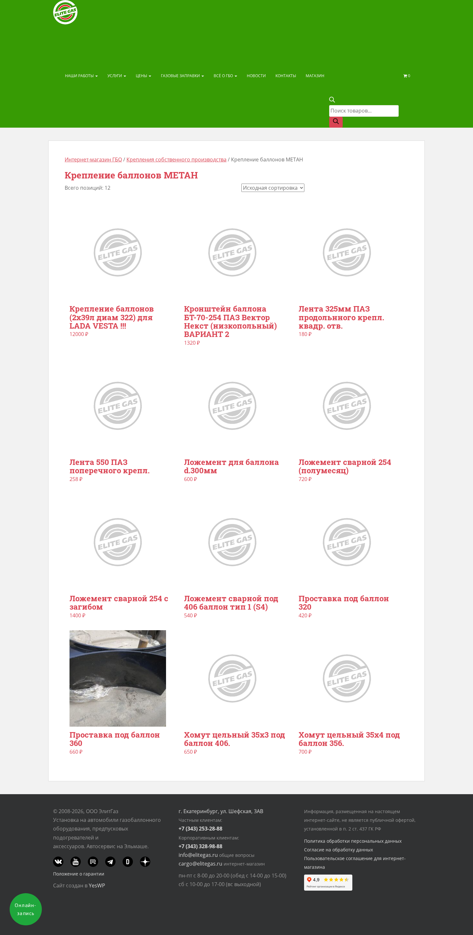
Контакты (285, 75)
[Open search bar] (332, 100)
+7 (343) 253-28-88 (200, 828)
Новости (256, 75)
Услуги (115, 75)
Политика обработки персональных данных (353, 841)
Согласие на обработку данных (338, 850)
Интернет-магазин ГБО (93, 159)
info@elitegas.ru (198, 854)
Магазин (315, 75)
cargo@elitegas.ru (200, 863)
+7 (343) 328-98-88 (200, 846)
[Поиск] (336, 122)
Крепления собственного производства (176, 159)
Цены (142, 75)
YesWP (97, 885)
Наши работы (80, 75)
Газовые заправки (181, 75)
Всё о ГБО (224, 75)
